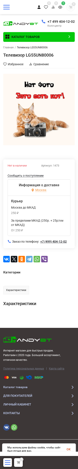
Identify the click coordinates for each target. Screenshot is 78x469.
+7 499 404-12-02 (61, 22)
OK (69, 449)
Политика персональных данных (23, 368)
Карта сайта (56, 368)
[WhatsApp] (37, 259)
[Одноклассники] (21, 259)
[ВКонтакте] (6, 259)
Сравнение (41, 64)
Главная (8, 47)
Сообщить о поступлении (26, 175)
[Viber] (44, 259)
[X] (14, 259)
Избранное (15, 64)
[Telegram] (29, 259)
